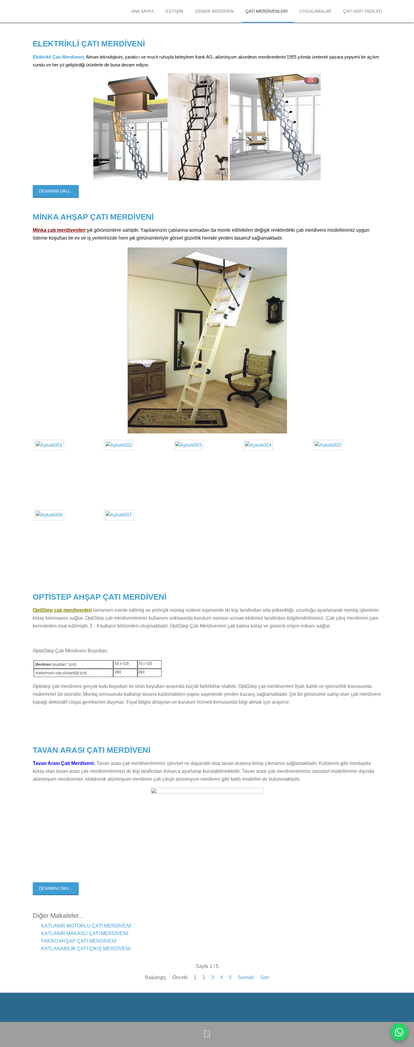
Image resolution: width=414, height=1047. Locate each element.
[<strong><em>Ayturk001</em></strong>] (50, 445)
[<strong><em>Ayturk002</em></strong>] (120, 445)
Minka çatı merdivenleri (59, 230)
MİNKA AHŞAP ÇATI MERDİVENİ (93, 217)
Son (264, 977)
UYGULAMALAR (315, 11)
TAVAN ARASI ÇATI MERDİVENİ (91, 750)
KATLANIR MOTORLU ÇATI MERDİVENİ (85, 925)
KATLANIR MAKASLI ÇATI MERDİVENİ (84, 933)
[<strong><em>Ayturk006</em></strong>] (50, 515)
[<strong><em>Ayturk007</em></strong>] (120, 515)
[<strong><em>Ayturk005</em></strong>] (329, 445)
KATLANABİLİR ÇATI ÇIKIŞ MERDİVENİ (85, 948)
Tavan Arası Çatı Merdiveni (63, 763)
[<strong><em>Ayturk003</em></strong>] (190, 445)
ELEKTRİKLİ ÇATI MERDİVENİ (89, 43)
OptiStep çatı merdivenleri (62, 610)
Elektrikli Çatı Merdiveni (58, 57)
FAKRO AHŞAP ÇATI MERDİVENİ (78, 941)
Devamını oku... (56, 191)
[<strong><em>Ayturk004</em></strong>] (260, 445)
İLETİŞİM (174, 11)
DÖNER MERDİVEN (214, 11)
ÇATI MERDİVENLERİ (266, 11)
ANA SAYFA (142, 11)
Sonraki (246, 977)
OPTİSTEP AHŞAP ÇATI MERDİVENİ (99, 597)
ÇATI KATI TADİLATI (362, 11)
